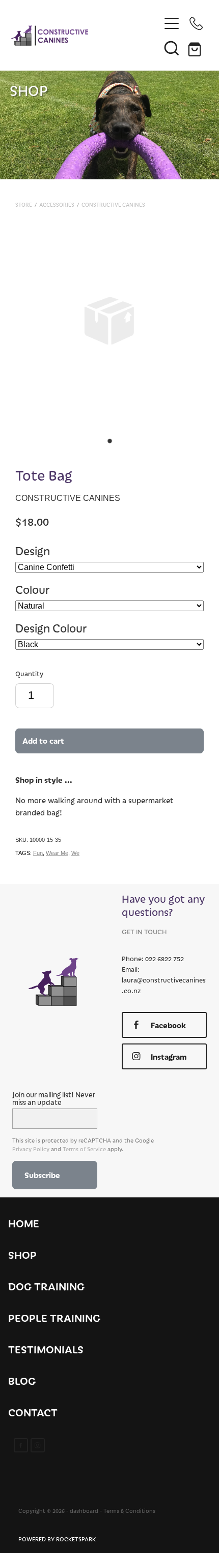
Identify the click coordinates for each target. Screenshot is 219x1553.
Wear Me (57, 853)
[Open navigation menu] (171, 23)
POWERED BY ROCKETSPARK (57, 1539)
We (75, 853)
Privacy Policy (30, 1149)
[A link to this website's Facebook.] (21, 1445)
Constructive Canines (113, 204)
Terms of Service (84, 1149)
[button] (171, 48)
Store (23, 204)
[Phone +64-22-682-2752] (196, 23)
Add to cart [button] (43, 740)
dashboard (84, 1510)
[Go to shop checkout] (196, 48)
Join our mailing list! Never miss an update (53, 1098)
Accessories (56, 204)
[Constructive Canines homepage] (85, 35)
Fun (38, 853)
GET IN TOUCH (144, 931)
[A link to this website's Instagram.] (38, 1445)
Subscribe (42, 1174)
